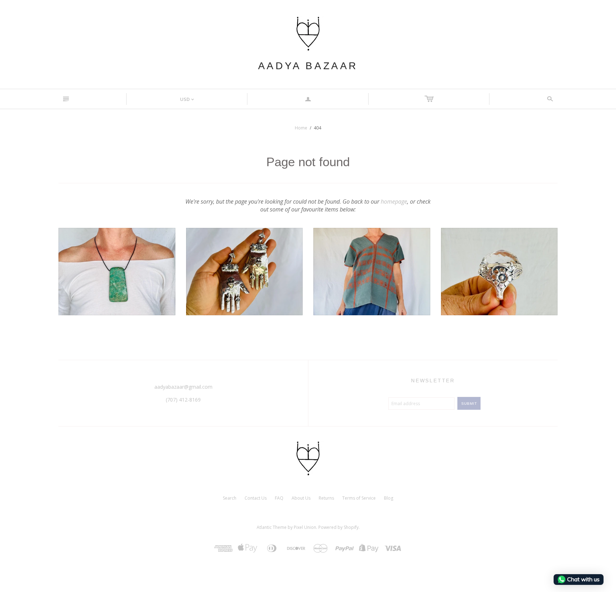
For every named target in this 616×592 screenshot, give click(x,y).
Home (301, 128)
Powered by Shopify (338, 527)
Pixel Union (305, 527)
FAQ (279, 498)
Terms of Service (359, 498)
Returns (326, 498)
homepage (394, 201)
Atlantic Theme (272, 527)
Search (229, 498)
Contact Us (256, 498)
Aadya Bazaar (308, 65)
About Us (301, 498)
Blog (388, 498)
